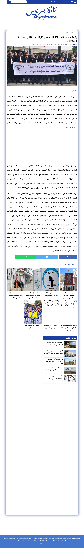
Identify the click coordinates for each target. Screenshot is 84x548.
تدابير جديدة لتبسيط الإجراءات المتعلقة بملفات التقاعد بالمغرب (33, 295)
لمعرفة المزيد (21, 540)
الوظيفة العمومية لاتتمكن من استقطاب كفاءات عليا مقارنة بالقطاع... (68, 328)
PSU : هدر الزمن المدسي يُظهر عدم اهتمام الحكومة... (33, 326)
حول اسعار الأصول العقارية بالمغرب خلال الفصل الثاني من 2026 (54, 361)
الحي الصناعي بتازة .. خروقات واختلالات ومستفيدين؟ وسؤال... (68, 295)
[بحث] (9, 2)
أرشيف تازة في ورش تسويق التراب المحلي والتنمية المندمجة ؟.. (54, 344)
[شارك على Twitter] (47, 256)
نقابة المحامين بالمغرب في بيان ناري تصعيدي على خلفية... (50, 295)
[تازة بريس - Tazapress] (42, 12)
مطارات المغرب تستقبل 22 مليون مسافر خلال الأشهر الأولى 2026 (54, 368)
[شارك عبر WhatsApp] (25, 256)
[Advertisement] (42, 146)
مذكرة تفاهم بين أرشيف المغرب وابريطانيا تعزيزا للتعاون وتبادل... (15, 295)
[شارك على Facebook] (68, 256)
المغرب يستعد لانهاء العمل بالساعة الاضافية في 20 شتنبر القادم (55, 378)
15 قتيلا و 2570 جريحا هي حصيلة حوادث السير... (51, 326)
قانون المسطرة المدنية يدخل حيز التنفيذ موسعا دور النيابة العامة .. (53, 352)
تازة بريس (74, 44)
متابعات (68, 32)
